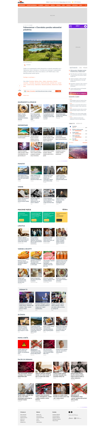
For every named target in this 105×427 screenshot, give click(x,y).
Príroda (58, 5)
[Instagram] (71, 412)
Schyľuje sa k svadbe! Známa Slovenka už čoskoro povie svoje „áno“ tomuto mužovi (48, 239)
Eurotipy (47, 5)
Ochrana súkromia (23, 416)
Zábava (57, 244)
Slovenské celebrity (34, 244)
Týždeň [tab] (85, 68)
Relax (40, 81)
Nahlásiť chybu (26, 95)
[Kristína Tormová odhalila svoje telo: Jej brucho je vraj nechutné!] (61, 344)
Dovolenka (31, 81)
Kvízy (63, 5)
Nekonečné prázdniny (46, 84)
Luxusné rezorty (30, 84)
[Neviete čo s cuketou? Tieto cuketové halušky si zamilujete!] (61, 272)
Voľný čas (32, 333)
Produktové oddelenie (56, 414)
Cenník (37, 419)
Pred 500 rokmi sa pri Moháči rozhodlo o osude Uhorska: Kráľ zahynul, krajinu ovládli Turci (78, 75)
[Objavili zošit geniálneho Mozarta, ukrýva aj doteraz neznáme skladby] (23, 193)
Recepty (44, 331)
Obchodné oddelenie (56, 416)
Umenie (19, 202)
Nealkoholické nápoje (34, 282)
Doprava (69, 5)
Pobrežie (55, 81)
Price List (37, 420)
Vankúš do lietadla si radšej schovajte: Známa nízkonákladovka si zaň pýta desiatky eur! (78, 80)
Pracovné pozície (24, 210)
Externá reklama (39, 416)
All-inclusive (37, 83)
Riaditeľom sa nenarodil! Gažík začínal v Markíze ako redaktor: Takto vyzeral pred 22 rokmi (26, 306)
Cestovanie (25, 83)
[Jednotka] (70, 132)
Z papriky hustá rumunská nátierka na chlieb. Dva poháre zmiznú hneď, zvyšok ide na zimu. (61, 262)
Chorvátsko (31, 83)
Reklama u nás (38, 414)
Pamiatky (19, 180)
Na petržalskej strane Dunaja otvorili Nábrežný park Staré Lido (61, 115)
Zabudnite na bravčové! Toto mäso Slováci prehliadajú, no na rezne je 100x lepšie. (36, 262)
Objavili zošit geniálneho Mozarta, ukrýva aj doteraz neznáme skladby (23, 200)
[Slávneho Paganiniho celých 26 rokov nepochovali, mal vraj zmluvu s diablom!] (36, 193)
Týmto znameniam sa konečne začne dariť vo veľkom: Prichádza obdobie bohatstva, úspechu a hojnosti (61, 240)
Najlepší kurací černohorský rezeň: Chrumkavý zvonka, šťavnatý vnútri (22, 280)
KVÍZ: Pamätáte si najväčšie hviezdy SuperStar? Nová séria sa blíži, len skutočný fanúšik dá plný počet (36, 240)
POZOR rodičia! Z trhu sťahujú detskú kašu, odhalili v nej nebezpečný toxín (23, 351)
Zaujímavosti (22, 5)
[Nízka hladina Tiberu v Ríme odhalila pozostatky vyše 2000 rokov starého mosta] (23, 170)
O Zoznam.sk (23, 412)
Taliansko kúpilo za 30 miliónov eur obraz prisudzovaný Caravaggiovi (61, 200)
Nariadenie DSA (23, 422)
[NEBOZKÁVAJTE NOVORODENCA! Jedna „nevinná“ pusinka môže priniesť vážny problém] (36, 344)
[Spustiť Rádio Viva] (78, 25)
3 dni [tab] (80, 68)
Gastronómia (49, 81)
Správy (36, 310)
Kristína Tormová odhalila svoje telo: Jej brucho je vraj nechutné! (61, 351)
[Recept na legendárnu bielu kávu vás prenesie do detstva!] (36, 272)
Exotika (53, 5)
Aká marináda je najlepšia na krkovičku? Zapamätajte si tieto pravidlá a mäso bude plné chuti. (49, 263)
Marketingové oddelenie (56, 419)
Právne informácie (23, 414)
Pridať (59, 91)
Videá (80, 5)
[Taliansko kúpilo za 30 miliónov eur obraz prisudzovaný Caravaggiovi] (61, 193)
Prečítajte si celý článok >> (29, 77)
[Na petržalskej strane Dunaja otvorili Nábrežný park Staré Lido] (61, 108)
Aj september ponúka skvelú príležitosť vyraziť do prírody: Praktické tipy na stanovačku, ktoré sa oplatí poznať (36, 329)
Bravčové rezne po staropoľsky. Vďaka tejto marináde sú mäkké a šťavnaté (23, 262)
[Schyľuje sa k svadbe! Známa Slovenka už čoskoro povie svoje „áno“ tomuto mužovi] (49, 232)
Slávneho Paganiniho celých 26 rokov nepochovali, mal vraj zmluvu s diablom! (35, 200)
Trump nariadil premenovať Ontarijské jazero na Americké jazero (78, 89)
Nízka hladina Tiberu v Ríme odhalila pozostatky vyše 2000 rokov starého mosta (23, 177)
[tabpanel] (78, 80)
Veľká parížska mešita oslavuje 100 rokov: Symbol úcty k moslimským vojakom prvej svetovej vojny (48, 178)
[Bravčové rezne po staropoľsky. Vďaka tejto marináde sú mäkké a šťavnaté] (23, 255)
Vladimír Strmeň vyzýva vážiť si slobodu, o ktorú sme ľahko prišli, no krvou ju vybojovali (58, 306)
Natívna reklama (39, 422)
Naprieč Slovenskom (32, 5)
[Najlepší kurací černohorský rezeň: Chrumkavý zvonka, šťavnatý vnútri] (23, 272)
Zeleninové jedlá (58, 282)
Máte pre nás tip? (55, 420)
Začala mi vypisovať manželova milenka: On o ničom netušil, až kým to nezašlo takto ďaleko (23, 239)
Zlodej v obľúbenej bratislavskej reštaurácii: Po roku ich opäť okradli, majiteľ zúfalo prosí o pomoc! (77, 118)
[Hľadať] (85, 5)
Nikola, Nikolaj (62, 2)
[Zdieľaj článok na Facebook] (19, 86)
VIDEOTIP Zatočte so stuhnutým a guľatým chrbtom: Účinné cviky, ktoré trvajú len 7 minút (23, 328)
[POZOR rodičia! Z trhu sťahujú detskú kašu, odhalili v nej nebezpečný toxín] (23, 344)
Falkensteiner (38, 84)
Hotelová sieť (55, 84)
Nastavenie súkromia (23, 417)
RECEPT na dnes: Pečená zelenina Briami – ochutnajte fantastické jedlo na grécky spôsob (48, 328)
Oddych (44, 81)
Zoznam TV (23, 290)
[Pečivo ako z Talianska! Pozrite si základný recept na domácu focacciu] (49, 272)
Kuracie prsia (20, 283)
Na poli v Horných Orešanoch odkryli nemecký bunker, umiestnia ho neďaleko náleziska (23, 116)
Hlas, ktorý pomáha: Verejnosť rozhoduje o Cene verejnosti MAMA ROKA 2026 (48, 351)
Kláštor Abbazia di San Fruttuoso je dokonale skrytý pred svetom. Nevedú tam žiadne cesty (36, 177)
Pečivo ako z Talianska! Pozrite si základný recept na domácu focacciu (49, 279)
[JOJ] (70, 129)
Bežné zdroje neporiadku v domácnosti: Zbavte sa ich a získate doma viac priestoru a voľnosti (61, 328)
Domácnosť (58, 331)
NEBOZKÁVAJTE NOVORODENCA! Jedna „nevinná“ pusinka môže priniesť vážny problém (36, 351)
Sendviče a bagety (46, 282)
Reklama (38, 412)
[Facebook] (69, 412)
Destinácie (74, 5)
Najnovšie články (74, 97)
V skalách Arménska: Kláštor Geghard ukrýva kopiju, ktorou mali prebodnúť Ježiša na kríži (61, 177)
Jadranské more (53, 83)
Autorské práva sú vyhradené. (73, 415)
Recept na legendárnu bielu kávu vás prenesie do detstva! (36, 279)
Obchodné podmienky (40, 417)
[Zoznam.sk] (71, 418)
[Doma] (70, 136)
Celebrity (57, 353)
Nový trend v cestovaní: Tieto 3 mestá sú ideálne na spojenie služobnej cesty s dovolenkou (78, 85)
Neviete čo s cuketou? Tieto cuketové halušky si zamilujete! (61, 279)
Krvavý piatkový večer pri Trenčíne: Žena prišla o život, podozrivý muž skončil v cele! (78, 101)
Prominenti (21, 310)
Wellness (37, 81)
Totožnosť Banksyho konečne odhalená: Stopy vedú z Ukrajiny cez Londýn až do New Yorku (48, 200)
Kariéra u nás (22, 419)
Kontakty (54, 412)
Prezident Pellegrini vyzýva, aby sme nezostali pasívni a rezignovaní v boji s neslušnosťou (42, 306)
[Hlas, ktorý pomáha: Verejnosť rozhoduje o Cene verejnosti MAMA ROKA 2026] (49, 344)
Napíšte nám (22, 420)
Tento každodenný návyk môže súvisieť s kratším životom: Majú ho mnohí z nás (78, 110)
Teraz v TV (72, 123)
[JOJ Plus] (70, 139)
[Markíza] (70, 126)
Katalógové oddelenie (56, 417)
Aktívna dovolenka (45, 83)
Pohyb (19, 331)
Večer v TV (79, 123)
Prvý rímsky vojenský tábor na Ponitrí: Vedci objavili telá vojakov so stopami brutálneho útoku (36, 116)
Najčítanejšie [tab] (74, 68)
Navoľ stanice (71, 142)
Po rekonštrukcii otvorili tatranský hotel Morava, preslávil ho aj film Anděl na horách (48, 116)
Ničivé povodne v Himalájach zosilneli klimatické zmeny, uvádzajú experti (78, 71)
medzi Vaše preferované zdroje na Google (39, 91)
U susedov (40, 5)
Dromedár (30, 25)
